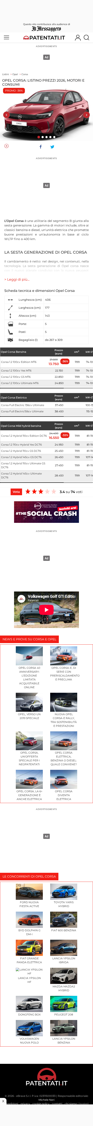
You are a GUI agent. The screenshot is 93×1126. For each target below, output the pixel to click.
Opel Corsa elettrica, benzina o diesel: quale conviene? (64, 758)
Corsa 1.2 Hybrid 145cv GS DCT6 (21, 457)
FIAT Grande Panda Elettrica (29, 960)
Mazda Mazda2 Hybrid (64, 988)
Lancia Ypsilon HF (29, 980)
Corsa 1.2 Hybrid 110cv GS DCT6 (21, 450)
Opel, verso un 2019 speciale (29, 716)
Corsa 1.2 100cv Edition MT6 (18, 362)
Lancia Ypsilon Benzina (63, 1040)
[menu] (6, 37)
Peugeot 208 (63, 1014)
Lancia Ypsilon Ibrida (63, 960)
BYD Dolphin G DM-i (29, 932)
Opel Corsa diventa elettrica (63, 795)
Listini (5, 74)
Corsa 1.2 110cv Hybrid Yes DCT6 (21, 444)
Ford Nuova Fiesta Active (29, 904)
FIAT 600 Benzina (63, 930)
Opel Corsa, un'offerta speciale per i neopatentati (29, 758)
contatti (57, 1103)
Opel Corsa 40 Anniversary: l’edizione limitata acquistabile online (29, 677)
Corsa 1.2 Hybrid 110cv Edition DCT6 (24, 435)
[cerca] (88, 37)
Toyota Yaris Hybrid (64, 904)
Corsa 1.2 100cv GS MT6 (15, 376)
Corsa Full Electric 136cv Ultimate (22, 405)
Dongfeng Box (29, 1014)
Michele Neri (46, 1099)
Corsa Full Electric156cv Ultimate (22, 411)
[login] (78, 37)
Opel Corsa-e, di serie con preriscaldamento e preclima (63, 673)
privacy (25, 1103)
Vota (16, 492)
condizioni (11, 1103)
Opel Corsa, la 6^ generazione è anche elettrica (29, 795)
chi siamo (71, 1103)
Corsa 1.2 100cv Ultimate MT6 (19, 383)
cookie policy (41, 1103)
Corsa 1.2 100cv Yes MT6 (16, 370)
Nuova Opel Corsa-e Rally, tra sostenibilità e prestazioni (64, 720)
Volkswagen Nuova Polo (29, 1040)
